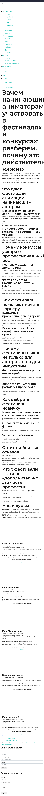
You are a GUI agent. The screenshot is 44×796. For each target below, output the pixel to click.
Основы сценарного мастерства (12, 57)
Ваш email (3, 762)
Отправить (4, 767)
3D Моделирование (9, 36)
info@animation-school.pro (11, 740)
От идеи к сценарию (9, 65)
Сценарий (9, 14)
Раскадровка (10, 16)
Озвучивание (10, 17)
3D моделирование (9, 46)
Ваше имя (3, 752)
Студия (7, 0)
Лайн (6, 71)
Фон (8, 22)
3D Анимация (8, 38)
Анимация (9, 24)
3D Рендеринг (8, 52)
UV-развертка (8, 47)
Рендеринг (7, 39)
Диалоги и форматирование (11, 61)
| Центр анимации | (36, 0)
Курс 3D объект (5, 35)
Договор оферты (30, 742)
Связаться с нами (6, 76)
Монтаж (8, 27)
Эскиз (6, 69)
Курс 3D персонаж (6, 42)
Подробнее (22, 562)
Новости (4, 75)
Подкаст (29, 0)
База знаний (7, 33)
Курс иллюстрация (6, 66)
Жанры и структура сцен (10, 60)
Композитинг (10, 25)
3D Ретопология (8, 44)
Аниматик (9, 19)
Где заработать (8, 30)
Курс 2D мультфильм (7, 11)
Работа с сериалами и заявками (12, 63)
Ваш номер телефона (5, 757)
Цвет (6, 72)
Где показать (8, 31)
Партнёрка (4, 78)
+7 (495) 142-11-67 (11, 738)
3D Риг (6, 49)
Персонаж (9, 20)
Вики (24, 0)
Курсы (20, 0)
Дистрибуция (13, 0)
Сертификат (7, 28)
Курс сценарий (5, 55)
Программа (7, 13)
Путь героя (7, 58)
